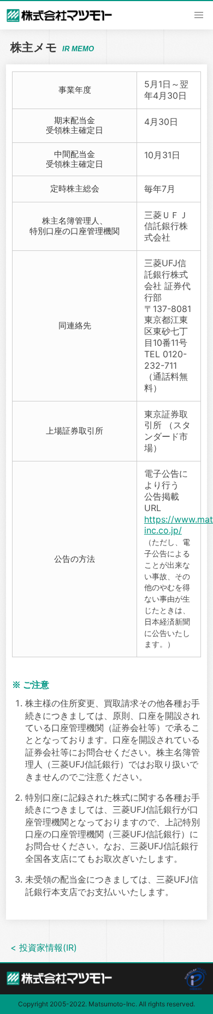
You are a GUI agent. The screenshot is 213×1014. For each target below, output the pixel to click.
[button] (199, 15)
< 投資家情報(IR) (43, 947)
